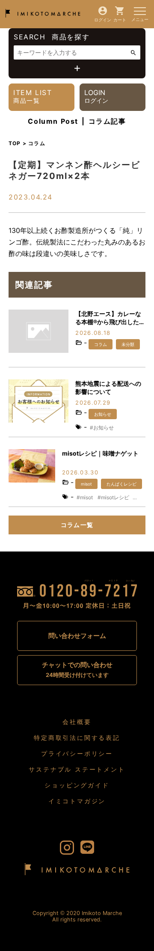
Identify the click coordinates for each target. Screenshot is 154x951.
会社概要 (76, 721)
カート (119, 19)
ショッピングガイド (76, 785)
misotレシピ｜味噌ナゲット (100, 453)
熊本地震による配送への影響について (108, 388)
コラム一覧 (77, 524)
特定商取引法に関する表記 (77, 737)
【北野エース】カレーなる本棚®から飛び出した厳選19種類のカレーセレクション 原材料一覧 (110, 318)
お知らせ (102, 414)
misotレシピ (115, 497)
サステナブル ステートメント (77, 769)
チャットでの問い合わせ (77, 669)
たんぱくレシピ (121, 483)
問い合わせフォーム (77, 636)
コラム (100, 344)
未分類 (127, 344)
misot (86, 483)
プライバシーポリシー (77, 753)
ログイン (102, 19)
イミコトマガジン (77, 801)
